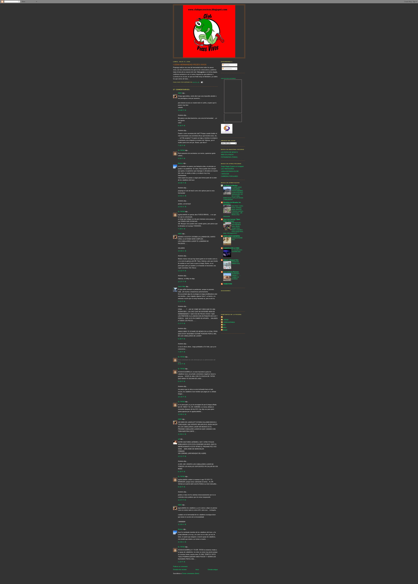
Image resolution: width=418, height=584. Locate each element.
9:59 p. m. (182, 158)
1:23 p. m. (182, 562)
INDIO (180, 93)
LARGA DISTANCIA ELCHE (230, 171)
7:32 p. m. (182, 145)
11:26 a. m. (182, 524)
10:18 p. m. (182, 397)
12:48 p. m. (182, 110)
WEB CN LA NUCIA (227, 154)
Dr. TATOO (181, 150)
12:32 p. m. (182, 271)
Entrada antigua (213, 569)
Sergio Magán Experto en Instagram (232, 166)
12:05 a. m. (182, 414)
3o (222, 317)
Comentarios (228, 68)
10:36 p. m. (182, 183)
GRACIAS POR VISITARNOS (228, 78)
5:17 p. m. (182, 323)
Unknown (224, 330)
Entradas (227, 65)
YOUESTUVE (227, 284)
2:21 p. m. (182, 301)
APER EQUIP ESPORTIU (231, 236)
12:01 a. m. (182, 196)
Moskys (180, 163)
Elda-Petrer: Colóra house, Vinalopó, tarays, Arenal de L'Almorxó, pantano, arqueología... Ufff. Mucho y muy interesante (233, 211)
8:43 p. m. (182, 381)
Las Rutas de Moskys (230, 185)
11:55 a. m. (182, 434)
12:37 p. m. (182, 281)
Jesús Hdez (181, 286)
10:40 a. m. (182, 251)
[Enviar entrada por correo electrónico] (202, 82)
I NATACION (225, 174)
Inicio (197, 569)
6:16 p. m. (182, 125)
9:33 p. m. (182, 487)
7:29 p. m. (182, 352)
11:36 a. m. (182, 542)
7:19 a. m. (182, 229)
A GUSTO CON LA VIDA (231, 248)
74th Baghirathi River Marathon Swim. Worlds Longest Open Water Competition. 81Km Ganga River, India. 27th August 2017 (233, 228)
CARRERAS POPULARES (229, 176)
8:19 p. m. (182, 471)
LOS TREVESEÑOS (227, 169)
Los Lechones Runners (231, 272)
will (179, 439)
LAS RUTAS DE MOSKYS (229, 152)
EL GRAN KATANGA (228, 322)
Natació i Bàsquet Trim (230, 260)
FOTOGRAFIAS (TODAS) (229, 157)
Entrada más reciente (180, 569)
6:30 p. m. (182, 339)
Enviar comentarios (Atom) (190, 573)
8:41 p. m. (182, 364)
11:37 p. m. (182, 500)
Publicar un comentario (180, 566)
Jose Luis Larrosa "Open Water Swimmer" (231, 220)
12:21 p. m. (182, 456)
